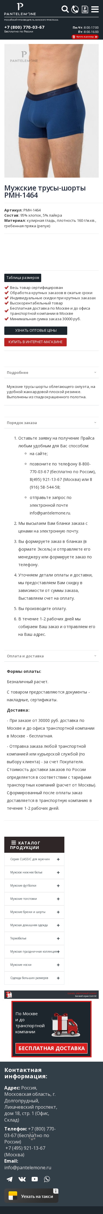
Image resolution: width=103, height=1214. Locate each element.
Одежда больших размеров (29, 978)
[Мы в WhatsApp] (47, 1183)
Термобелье (18, 938)
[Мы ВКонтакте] (22, 1183)
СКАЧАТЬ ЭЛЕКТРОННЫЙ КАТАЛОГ (82, 993)
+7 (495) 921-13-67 (24, 1148)
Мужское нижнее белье (26, 872)
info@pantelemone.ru (27, 1167)
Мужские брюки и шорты (27, 912)
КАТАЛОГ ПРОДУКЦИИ (25, 845)
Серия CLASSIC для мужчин (30, 859)
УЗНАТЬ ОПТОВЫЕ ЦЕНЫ (36, 330)
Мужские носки (20, 965)
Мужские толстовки (23, 899)
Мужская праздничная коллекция (33, 951)
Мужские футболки (23, 885)
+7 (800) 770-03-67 (24, 27)
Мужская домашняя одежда (29, 925)
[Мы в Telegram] (10, 1183)
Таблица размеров (23, 277)
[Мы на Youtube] (34, 1183)
